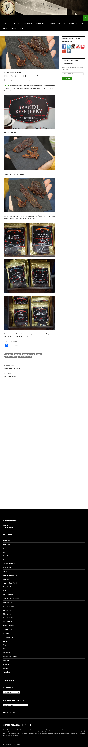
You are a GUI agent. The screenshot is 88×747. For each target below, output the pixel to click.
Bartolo (5, 641)
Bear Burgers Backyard (10, 575)
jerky (39, 354)
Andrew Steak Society (10, 583)
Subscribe (67, 78)
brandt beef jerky (28, 354)
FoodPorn (79, 23)
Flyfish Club (7, 567)
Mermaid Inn (7, 602)
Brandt (6, 86)
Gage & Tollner (8, 587)
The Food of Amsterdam (11, 598)
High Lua (6, 645)
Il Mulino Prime (8, 664)
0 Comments (35, 80)
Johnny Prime (22, 80)
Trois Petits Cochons (10, 375)
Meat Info (52, 23)
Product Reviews (14, 72)
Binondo (6, 668)
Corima (5, 571)
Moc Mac (6, 660)
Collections (28, 23)
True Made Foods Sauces (12, 367)
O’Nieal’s (6, 649)
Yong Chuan (7, 672)
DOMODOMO (8, 618)
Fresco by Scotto (8, 606)
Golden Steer (7, 622)
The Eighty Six (7, 629)
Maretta (6, 579)
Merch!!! (6, 525)
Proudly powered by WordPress (12, 744)
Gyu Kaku (6, 653)
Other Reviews (40, 23)
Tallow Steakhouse (9, 564)
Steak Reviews (15, 23)
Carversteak (7, 610)
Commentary (62, 23)
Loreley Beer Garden (10, 656)
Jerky (6, 72)
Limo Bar (6, 556)
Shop (4, 23)
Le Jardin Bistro (8, 591)
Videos (5, 28)
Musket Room (7, 614)
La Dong (6, 548)
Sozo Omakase (8, 594)
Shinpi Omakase (8, 625)
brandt (17, 354)
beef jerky (9, 354)
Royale (5, 560)
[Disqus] (29, 414)
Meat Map (13, 28)
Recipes (71, 23)
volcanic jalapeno (25, 356)
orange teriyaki (11, 356)
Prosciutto (6, 540)
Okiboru (6, 633)
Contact (21, 28)
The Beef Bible (8, 527)
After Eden (6, 544)
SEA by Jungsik (8, 637)
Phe (4, 552)
